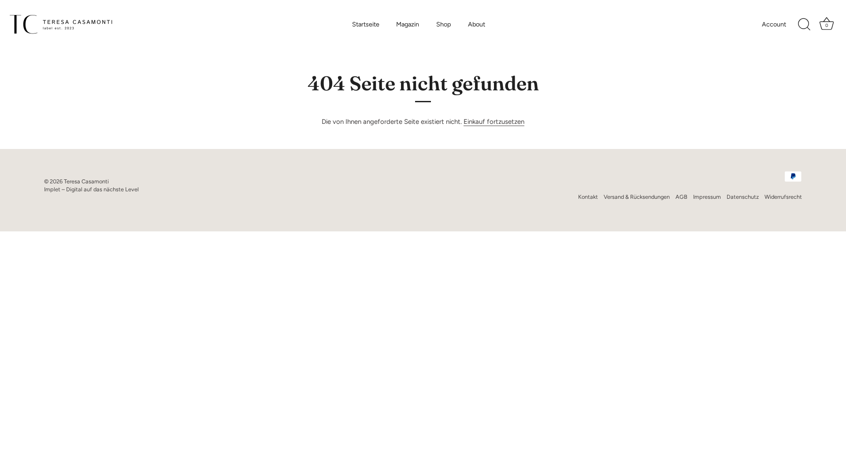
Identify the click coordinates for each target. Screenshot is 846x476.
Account (774, 24)
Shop (443, 24)
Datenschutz (743, 196)
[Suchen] (804, 24)
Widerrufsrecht (783, 196)
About (476, 24)
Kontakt (588, 196)
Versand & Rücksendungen (637, 196)
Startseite (365, 24)
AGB (681, 196)
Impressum (707, 196)
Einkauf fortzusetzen (494, 122)
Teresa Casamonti (86, 181)
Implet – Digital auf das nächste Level (91, 189)
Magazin (407, 24)
